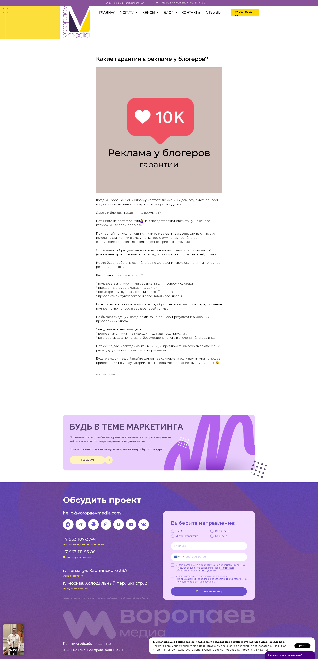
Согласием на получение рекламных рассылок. (211, 580)
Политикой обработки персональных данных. (205, 569)
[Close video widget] (23, 624)
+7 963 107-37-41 (79, 539)
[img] (109, 460)
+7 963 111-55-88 (79, 551)
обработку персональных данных (247, 649)
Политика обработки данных (87, 644)
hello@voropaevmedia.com (92, 513)
